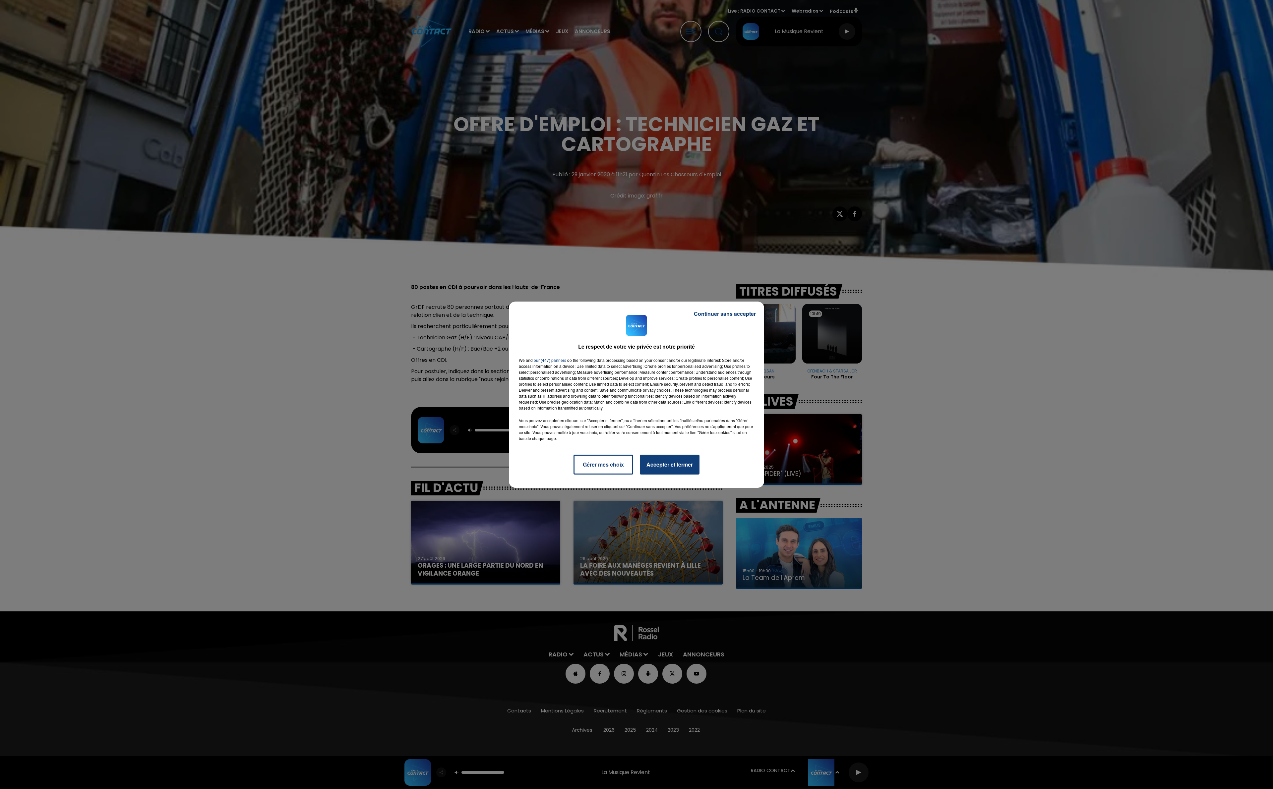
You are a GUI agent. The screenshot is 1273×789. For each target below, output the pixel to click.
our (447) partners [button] (550, 360)
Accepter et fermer (669, 464)
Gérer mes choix (603, 464)
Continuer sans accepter (725, 313)
